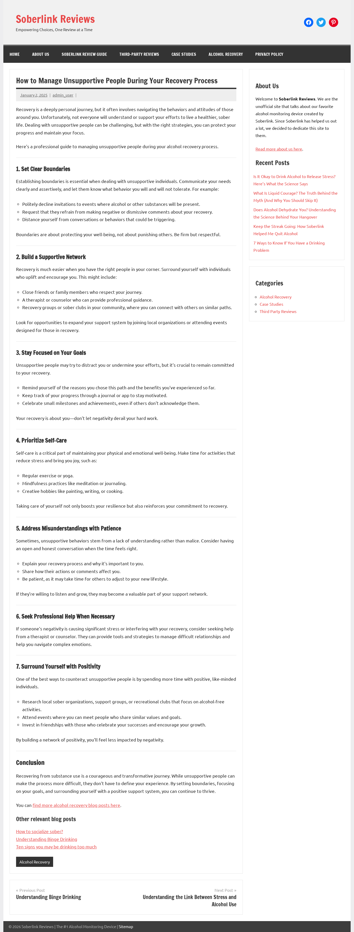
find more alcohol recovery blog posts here (76, 805)
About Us (40, 54)
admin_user (63, 94)
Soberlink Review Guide (84, 54)
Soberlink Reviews (55, 18)
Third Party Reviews (278, 311)
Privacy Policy (269, 54)
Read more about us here (279, 148)
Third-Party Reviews (139, 54)
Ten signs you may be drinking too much (56, 846)
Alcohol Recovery (226, 54)
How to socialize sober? (39, 831)
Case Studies (184, 54)
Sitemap (126, 926)
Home (15, 54)
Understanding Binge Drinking (46, 839)
